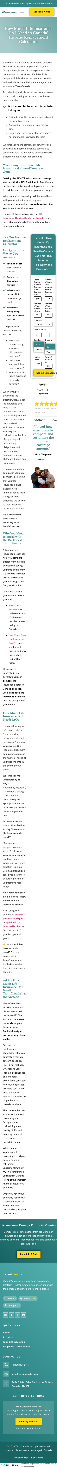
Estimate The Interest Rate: (48, 307)
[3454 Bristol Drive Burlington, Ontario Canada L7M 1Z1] (6, 1383)
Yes (48, 352)
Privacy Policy (21, 1457)
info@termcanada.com (25, 1374)
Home (6, 1332)
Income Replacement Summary (44, 372)
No (47, 347)
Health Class (37, 358)
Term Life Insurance (14, 1341)
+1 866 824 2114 (20, 1364)
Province (38, 320)
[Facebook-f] (11, 1315)
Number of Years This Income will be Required (48, 287)
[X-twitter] (17, 1315)
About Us (8, 1337)
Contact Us (37, 1457)
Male (38, 344)
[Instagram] (5, 1315)
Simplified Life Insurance (16, 1346)
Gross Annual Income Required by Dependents (37, 287)
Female (39, 349)
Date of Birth (40, 329)
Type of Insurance (48, 359)
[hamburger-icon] (22, 12)
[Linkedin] (23, 1315)
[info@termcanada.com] (6, 1374)
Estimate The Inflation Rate (37, 307)
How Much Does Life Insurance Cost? (17, 639)
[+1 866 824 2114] (6, 1365)
